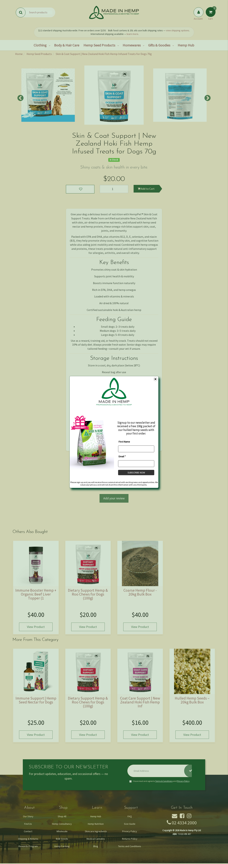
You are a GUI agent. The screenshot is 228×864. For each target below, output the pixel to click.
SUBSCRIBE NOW (136, 472)
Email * (122, 456)
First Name (124, 441)
